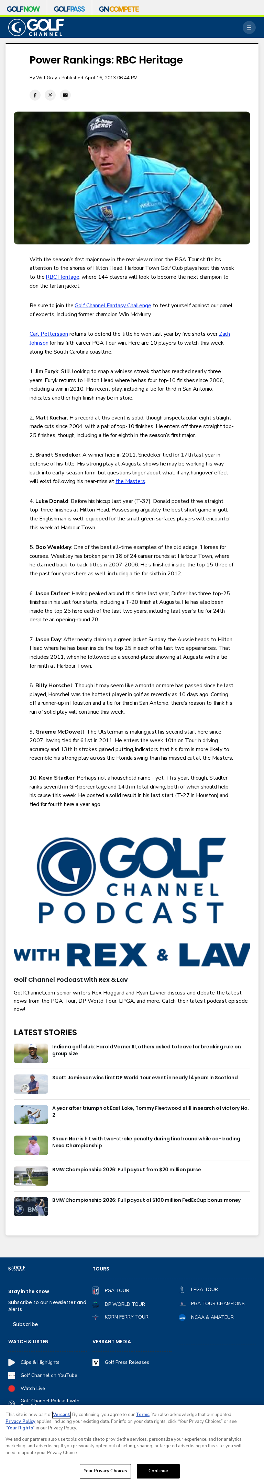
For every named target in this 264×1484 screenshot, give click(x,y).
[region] (132, 1444)
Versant (61, 1415)
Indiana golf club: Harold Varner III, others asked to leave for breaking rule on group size (146, 1050)
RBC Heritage (62, 277)
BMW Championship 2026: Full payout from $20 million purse (126, 1169)
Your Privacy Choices (106, 1471)
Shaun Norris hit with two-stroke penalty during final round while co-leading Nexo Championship (146, 1142)
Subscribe (25, 1324)
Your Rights (20, 1428)
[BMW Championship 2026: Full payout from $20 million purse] (31, 1176)
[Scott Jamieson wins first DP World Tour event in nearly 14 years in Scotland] (31, 1084)
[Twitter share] (50, 95)
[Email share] (65, 95)
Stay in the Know (28, 1291)
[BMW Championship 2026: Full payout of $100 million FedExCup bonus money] (31, 1206)
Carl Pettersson (49, 334)
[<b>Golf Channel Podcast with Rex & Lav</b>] (132, 903)
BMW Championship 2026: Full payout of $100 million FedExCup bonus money (146, 1200)
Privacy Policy (20, 1421)
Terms (143, 1415)
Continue (158, 1471)
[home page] (36, 27)
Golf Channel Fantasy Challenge (113, 305)
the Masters (130, 481)
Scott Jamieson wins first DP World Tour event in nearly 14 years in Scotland (145, 1077)
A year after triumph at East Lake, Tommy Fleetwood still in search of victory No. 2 (150, 1111)
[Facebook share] (35, 95)
